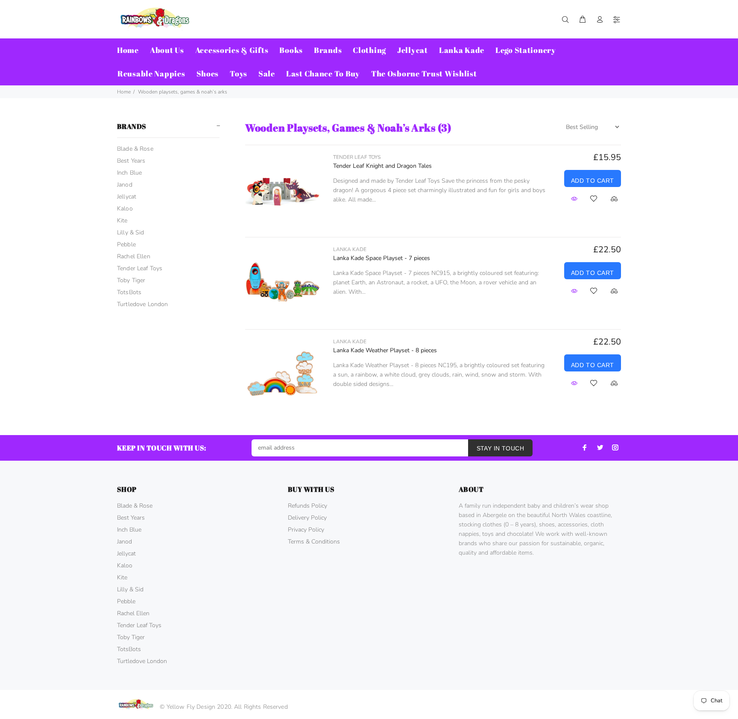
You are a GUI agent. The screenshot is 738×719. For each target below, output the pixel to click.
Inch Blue (129, 173)
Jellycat (126, 197)
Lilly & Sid (130, 232)
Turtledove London (142, 304)
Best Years (131, 161)
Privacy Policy (306, 530)
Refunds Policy (307, 506)
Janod (124, 185)
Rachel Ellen (133, 256)
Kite (122, 220)
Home (124, 91)
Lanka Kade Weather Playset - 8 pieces (385, 350)
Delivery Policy (307, 518)
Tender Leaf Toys (139, 268)
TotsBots (129, 292)
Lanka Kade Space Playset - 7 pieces (381, 258)
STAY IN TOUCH (500, 448)
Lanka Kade (349, 249)
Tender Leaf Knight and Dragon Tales (382, 166)
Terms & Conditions (314, 542)
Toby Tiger (131, 280)
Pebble (126, 244)
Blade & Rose (135, 149)
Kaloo (125, 209)
